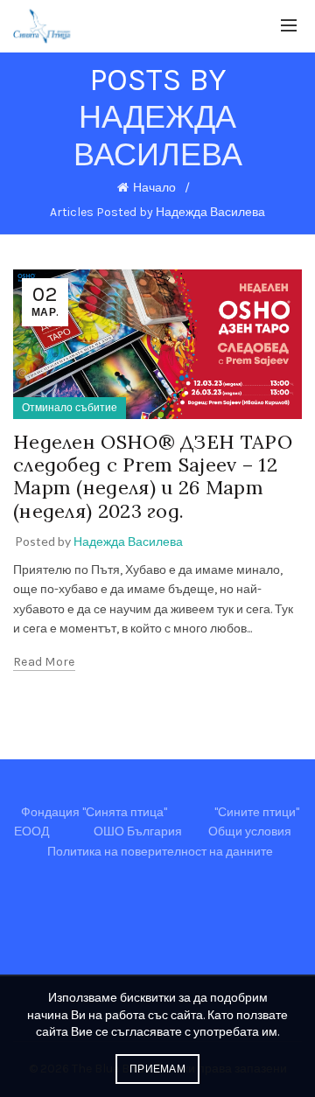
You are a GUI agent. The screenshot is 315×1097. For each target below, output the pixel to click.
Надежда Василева (158, 136)
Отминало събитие (69, 408)
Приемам (158, 1069)
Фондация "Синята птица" (94, 812)
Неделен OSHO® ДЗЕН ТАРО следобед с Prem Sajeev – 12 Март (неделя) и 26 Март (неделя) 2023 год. (152, 476)
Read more (44, 661)
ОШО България (138, 831)
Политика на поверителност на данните (160, 851)
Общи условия (249, 831)
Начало (154, 187)
